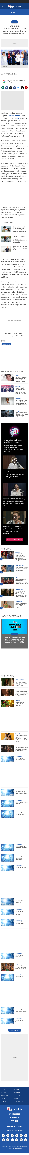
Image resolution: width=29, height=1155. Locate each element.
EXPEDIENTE (14, 1117)
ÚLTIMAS (3, 1089)
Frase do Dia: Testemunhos (19, 1021)
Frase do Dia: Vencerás (19, 901)
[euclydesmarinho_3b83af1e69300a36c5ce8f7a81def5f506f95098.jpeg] (7, 401)
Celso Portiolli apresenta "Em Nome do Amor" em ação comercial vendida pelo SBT (21, 390)
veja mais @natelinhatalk (14, 539)
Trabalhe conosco (14, 1130)
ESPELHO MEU (18, 1102)
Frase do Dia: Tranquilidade (19, 813)
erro (26, 87)
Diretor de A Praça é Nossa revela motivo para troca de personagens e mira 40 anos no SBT (20, 239)
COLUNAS (17, 1095)
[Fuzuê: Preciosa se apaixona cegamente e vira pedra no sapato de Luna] (7, 736)
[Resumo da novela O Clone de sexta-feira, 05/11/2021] (7, 967)
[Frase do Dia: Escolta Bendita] (7, 759)
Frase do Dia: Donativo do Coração (19, 912)
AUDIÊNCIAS (4, 1095)
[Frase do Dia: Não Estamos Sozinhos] (7, 792)
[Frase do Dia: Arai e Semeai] (7, 868)
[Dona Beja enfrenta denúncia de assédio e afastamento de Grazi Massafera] (7, 692)
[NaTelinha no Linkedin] (12, 1139)
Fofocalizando (14, 115)
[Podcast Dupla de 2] (16, 1139)
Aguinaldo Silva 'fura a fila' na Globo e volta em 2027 (20, 248)
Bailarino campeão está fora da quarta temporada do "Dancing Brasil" (21, 379)
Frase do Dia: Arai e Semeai (21, 868)
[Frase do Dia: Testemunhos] (7, 1021)
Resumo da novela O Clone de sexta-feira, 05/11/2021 (21, 967)
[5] (7, 604)
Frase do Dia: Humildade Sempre (21, 1010)
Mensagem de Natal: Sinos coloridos (19, 703)
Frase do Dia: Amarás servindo (20, 977)
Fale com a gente (14, 1127)
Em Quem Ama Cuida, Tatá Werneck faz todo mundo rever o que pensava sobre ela (21, 593)
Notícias (14, 12)
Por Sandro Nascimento (8, 73)
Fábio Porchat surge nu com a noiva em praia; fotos (21, 568)
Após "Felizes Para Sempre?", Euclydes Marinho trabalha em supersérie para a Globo (21, 403)
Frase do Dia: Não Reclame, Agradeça (21, 846)
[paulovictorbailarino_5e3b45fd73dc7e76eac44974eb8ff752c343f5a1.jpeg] (7, 377)
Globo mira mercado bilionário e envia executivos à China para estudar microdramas (20, 229)
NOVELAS (3, 1092)
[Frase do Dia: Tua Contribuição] (7, 922)
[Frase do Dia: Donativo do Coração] (7, 912)
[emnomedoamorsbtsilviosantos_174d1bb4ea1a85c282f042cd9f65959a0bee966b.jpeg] (7, 388)
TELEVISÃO (17, 1089)
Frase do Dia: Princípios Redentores (19, 858)
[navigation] (2, 6)
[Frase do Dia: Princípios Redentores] (7, 857)
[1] (7, 555)
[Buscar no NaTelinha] (26, 6)
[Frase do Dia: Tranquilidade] (7, 814)
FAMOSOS (17, 1092)
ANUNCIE (14, 1121)
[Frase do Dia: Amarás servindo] (7, 977)
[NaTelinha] (14, 6)
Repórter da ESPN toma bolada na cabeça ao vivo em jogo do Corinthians (21, 581)
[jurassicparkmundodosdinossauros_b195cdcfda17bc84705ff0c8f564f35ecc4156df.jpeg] (7, 413)
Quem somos (14, 1114)
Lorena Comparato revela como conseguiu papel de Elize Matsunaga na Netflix (14, 474)
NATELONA (4, 1102)
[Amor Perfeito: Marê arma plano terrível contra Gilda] (7, 748)
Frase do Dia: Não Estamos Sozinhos (21, 792)
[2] (7, 568)
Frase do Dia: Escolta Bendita (20, 759)
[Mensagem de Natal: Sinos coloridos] (7, 703)
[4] (7, 592)
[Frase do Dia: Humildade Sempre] (7, 1010)
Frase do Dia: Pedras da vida (21, 803)
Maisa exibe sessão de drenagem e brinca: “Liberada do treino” (21, 605)
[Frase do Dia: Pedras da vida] (7, 803)
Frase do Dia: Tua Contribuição (20, 922)
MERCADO (4, 1099)
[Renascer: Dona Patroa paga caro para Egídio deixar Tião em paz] (7, 682)
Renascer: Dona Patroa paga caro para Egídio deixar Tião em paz (21, 683)
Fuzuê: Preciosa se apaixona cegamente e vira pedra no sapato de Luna (21, 738)
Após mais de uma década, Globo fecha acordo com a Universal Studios (21, 415)
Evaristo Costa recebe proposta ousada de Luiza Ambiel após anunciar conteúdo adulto (21, 557)
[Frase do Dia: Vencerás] (7, 901)
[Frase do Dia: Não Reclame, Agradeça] (7, 847)
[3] (7, 580)
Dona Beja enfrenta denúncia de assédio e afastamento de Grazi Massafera (21, 694)
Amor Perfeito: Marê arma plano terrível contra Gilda (21, 749)
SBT (17, 118)
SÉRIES (16, 1099)
